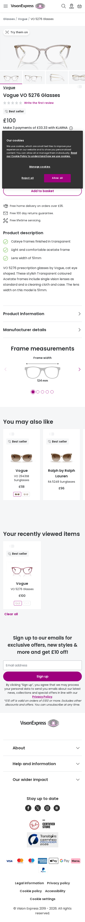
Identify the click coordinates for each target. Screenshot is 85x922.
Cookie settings (42, 899)
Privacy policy (58, 883)
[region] (42, 160)
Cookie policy (31, 891)
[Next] (79, 369)
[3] (42, 391)
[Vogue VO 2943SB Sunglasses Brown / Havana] (26, 494)
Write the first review (39, 102)
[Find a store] (71, 6)
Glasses (9, 19)
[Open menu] (5, 6)
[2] (37, 391)
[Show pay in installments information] (71, 128)
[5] (52, 391)
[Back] (5, 369)
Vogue (22, 19)
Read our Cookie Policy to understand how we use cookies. (42, 154)
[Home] (28, 6)
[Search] (63, 6)
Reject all (28, 178)
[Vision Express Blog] (57, 808)
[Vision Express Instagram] (47, 808)
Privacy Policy (42, 697)
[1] (33, 391)
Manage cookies (39, 166)
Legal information (29, 883)
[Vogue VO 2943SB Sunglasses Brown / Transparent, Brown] (17, 494)
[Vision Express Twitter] (38, 808)
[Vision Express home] (42, 723)
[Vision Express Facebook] (28, 808)
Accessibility (55, 891)
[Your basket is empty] (79, 6)
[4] (47, 391)
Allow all (57, 178)
